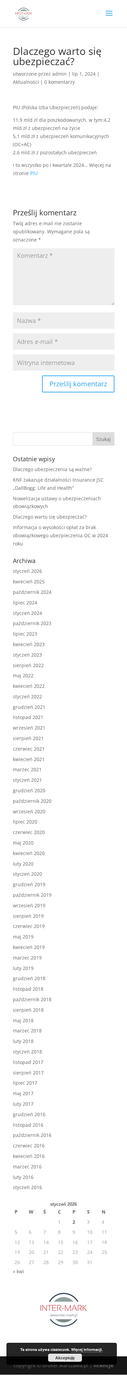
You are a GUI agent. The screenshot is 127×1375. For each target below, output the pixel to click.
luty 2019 (23, 968)
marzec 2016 (27, 1166)
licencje (103, 1365)
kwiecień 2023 (29, 644)
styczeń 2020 (27, 874)
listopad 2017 (28, 1062)
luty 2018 (23, 1041)
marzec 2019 (27, 957)
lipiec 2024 (25, 602)
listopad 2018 (28, 989)
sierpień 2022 (28, 665)
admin (59, 74)
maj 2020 (23, 842)
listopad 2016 (28, 1125)
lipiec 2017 (25, 1083)
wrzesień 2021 (29, 727)
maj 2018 (23, 1020)
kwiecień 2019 (29, 947)
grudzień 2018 (29, 978)
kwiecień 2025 (29, 581)
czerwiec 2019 (29, 926)
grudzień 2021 (29, 707)
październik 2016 (32, 1135)
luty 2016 (23, 1177)
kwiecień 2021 (29, 759)
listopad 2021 (28, 717)
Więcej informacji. (87, 1349)
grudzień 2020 (29, 790)
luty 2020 (23, 863)
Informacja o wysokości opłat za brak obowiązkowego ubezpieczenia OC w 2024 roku (60, 535)
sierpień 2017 (28, 1072)
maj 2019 (23, 936)
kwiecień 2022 (29, 686)
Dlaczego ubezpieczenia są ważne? (52, 469)
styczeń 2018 (27, 1051)
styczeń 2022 (27, 696)
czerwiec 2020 (29, 832)
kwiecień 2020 (29, 853)
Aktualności (26, 82)
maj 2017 (23, 1093)
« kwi (18, 1271)
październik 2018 (32, 999)
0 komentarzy (59, 82)
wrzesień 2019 (29, 905)
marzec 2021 (27, 769)
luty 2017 (23, 1104)
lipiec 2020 (25, 821)
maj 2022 (23, 675)
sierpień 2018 (28, 1010)
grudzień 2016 (29, 1114)
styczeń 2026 (27, 571)
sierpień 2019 (28, 916)
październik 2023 (32, 623)
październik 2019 (32, 895)
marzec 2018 (27, 1030)
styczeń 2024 (27, 613)
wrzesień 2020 (29, 811)
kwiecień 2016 (29, 1156)
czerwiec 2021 (29, 748)
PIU (34, 173)
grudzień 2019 (29, 884)
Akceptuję (65, 1358)
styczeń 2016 (27, 1187)
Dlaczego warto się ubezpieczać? (50, 517)
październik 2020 (32, 801)
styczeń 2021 (27, 780)
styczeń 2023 (27, 655)
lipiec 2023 (25, 634)
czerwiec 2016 (29, 1145)
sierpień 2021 (28, 738)
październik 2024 (32, 592)
